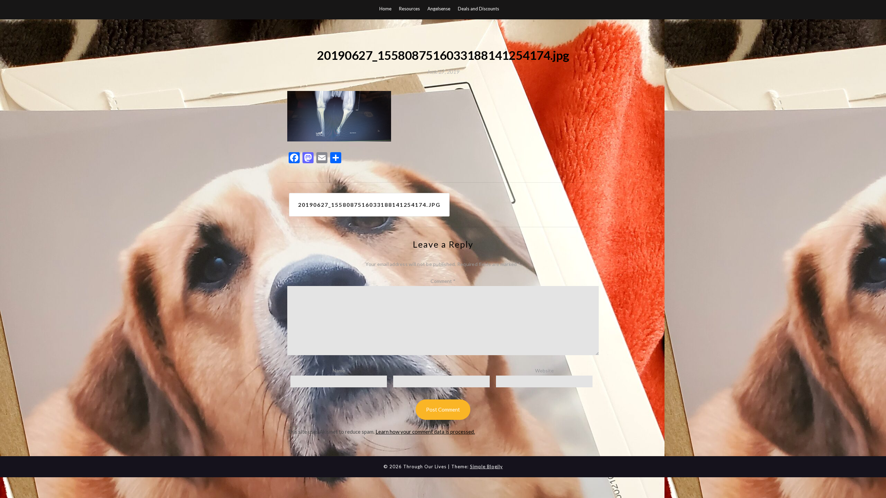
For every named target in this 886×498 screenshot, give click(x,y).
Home (385, 8)
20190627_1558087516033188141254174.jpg (369, 204)
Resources (409, 8)
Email (441, 371)
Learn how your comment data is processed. (425, 431)
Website (544, 371)
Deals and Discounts (478, 8)
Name (339, 371)
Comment (443, 281)
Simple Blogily (486, 466)
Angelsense (438, 8)
